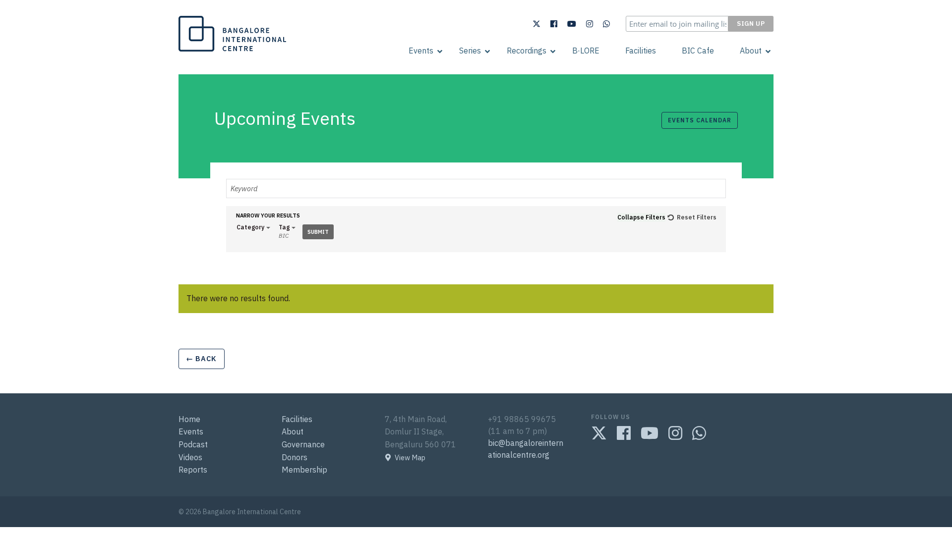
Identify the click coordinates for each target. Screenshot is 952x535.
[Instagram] (589, 24)
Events (421, 50)
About (751, 50)
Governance (303, 444)
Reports (192, 470)
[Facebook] (553, 24)
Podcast (193, 444)
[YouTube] (571, 24)
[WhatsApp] (606, 24)
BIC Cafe (698, 50)
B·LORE (585, 50)
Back (201, 358)
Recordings (526, 50)
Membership (304, 470)
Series (470, 50)
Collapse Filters (641, 217)
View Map (410, 458)
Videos (190, 457)
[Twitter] (536, 24)
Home (189, 419)
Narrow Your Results (268, 215)
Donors (294, 457)
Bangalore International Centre (231, 51)
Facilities (640, 50)
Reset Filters (696, 217)
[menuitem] (421, 50)
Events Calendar (699, 120)
